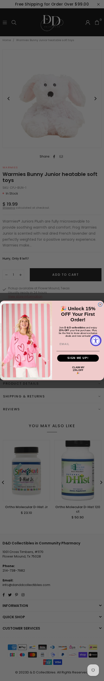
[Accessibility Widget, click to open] (95, 340)
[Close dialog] (100, 304)
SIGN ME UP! (77, 358)
